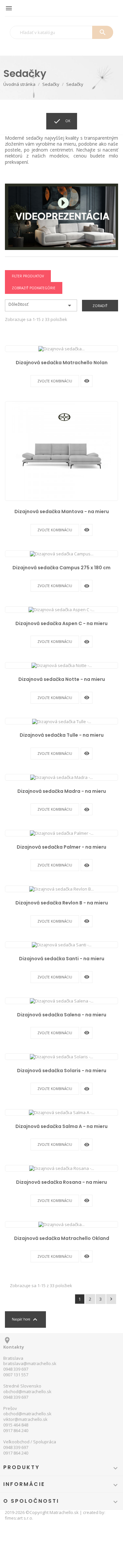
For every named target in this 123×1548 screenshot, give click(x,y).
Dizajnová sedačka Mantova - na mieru (61, 511)
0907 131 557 (15, 1375)
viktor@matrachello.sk (25, 1419)
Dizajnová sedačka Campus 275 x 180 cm (61, 567)
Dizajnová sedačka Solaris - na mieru (61, 1070)
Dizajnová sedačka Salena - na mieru (61, 1014)
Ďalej (111, 1299)
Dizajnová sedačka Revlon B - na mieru (61, 902)
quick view (87, 381)
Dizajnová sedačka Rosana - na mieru (61, 1182)
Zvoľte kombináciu (54, 381)
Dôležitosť (41, 305)
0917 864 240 (15, 1430)
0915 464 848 (15, 1425)
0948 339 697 (15, 1369)
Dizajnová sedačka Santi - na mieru (61, 958)
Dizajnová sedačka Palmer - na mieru (61, 847)
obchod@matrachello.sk (27, 1391)
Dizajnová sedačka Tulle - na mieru (62, 735)
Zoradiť (100, 305)
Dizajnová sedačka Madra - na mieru (61, 791)
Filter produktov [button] (28, 276)
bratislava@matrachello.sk (29, 1363)
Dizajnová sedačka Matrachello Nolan (62, 362)
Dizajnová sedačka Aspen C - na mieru (61, 623)
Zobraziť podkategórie (33, 288)
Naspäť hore (25, 1319)
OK (61, 121)
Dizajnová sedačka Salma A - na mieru (61, 1126)
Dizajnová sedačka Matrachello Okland (61, 1238)
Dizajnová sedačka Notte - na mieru (61, 679)
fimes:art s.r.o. (19, 1518)
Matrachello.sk (64, 1512)
